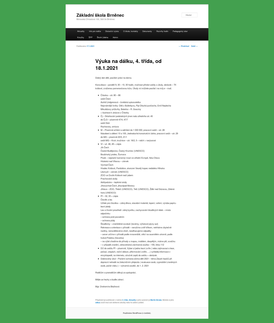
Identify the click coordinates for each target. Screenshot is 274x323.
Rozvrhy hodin (162, 31)
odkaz (97, 302)
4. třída (125, 300)
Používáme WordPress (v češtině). (137, 313)
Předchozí (184, 46)
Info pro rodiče (95, 31)
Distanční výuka (112, 31)
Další (194, 46)
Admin (115, 37)
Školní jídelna (102, 37)
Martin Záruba (156, 300)
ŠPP (90, 37)
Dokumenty (147, 31)
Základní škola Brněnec (100, 15)
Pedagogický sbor (180, 31)
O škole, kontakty (130, 31)
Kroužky (80, 37)
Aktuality (80, 31)
